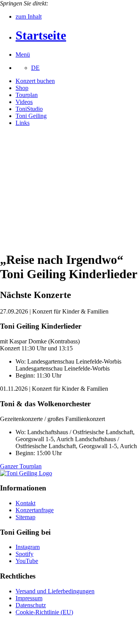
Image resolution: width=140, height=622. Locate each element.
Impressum (29, 598)
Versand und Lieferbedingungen (55, 591)
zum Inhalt (29, 16)
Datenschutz (31, 605)
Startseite (41, 35)
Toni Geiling (31, 116)
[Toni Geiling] (26, 473)
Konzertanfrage (35, 510)
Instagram (28, 547)
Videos (24, 102)
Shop (22, 88)
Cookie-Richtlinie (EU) (44, 612)
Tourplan (27, 95)
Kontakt (25, 503)
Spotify (24, 554)
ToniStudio (29, 109)
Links (23, 123)
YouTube (27, 561)
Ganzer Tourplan (21, 466)
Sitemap (25, 517)
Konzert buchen (35, 81)
